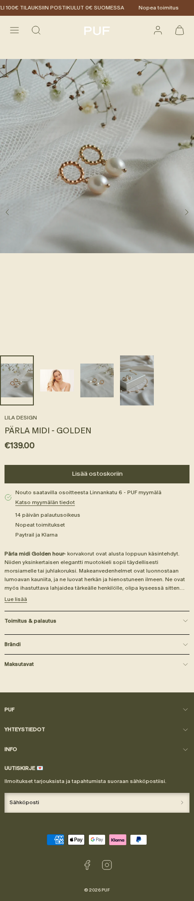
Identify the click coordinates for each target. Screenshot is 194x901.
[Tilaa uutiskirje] (182, 803)
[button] (14, 30)
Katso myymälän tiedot (45, 502)
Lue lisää (16, 599)
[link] (158, 30)
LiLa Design (21, 417)
